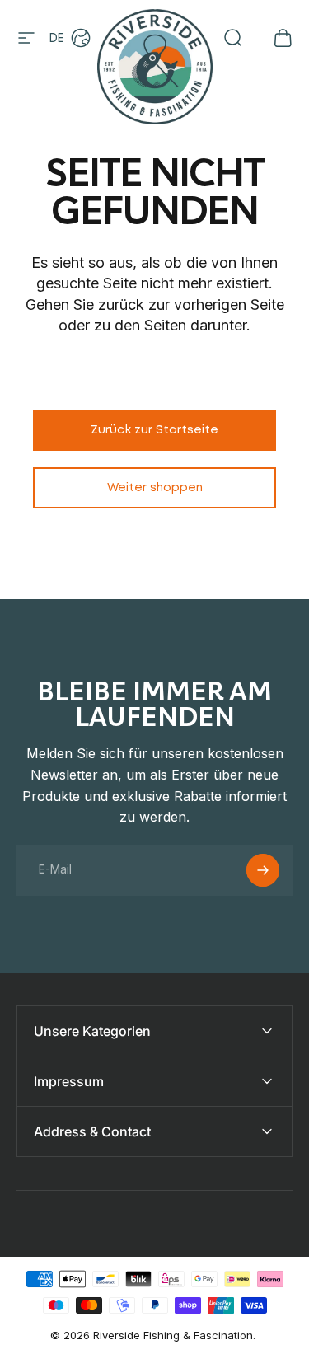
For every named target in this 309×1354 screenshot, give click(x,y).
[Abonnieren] (262, 870)
